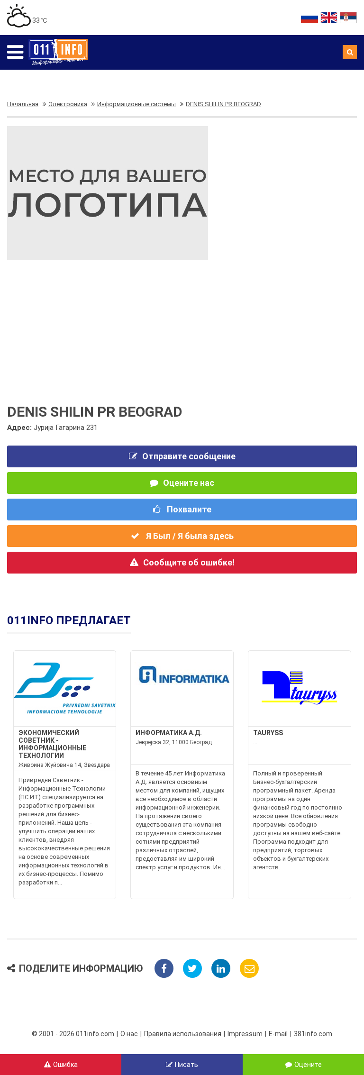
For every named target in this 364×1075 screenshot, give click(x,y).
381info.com (313, 1034)
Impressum (245, 1034)
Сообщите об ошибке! (189, 562)
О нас (129, 1034)
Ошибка (65, 1064)
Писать (186, 1064)
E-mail (278, 1034)
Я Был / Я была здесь (189, 536)
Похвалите (188, 509)
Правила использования (182, 1034)
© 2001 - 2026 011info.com (73, 1034)
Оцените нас (188, 483)
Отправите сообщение (189, 456)
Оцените (308, 1064)
